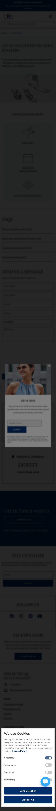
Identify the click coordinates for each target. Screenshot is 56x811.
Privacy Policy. (19, 751)
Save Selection (28, 790)
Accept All (28, 799)
